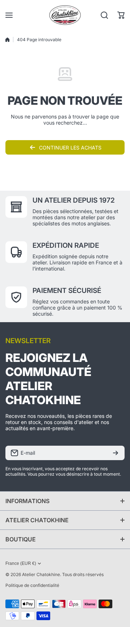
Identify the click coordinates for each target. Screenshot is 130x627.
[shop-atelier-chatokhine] (65, 15)
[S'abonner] (116, 453)
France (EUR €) (20, 563)
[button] (121, 15)
